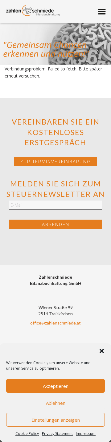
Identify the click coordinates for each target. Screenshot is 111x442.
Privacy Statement (57, 433)
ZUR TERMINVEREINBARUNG (55, 161)
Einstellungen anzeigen (55, 420)
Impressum (86, 433)
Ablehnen (55, 403)
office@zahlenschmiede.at (55, 322)
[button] (102, 351)
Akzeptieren (55, 386)
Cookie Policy (27, 433)
